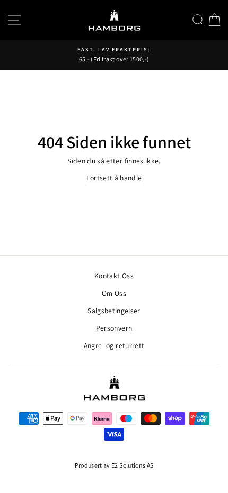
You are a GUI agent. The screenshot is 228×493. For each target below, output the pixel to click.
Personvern (114, 328)
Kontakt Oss (114, 275)
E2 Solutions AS (132, 465)
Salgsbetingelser (113, 310)
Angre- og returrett (114, 345)
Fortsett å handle (114, 177)
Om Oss (114, 293)
